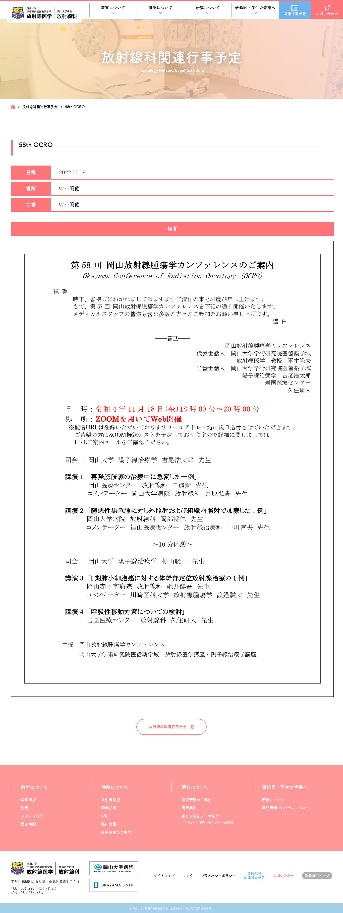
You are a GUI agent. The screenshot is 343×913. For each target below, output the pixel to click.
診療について (160, 8)
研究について (208, 8)
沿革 (24, 808)
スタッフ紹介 (32, 816)
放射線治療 (110, 800)
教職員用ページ (317, 875)
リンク (188, 875)
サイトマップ (164, 875)
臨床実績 (108, 824)
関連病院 (28, 824)
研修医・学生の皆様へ (255, 8)
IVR (104, 816)
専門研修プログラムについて (286, 808)
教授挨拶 (28, 800)
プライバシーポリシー (218, 875)
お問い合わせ (283, 875)
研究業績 (189, 808)
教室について (113, 8)
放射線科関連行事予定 (40, 107)
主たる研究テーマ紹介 (200, 816)
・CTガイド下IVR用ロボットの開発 (208, 822)
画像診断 (108, 808)
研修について (273, 800)
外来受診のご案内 (116, 832)
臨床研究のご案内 (197, 800)
